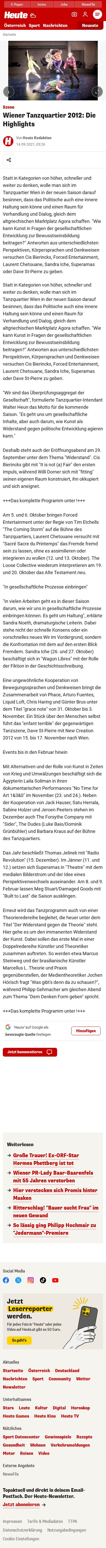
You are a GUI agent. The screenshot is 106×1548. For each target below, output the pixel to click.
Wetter (83, 1379)
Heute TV (70, 1416)
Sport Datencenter (21, 1437)
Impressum (12, 1521)
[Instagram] (31, 1280)
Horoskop (80, 1408)
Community (60, 1379)
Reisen (26, 1453)
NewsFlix (88, 4)
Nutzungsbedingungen (66, 1530)
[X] (18, 1280)
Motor (9, 1453)
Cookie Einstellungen (21, 1539)
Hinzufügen (86, 1031)
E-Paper (17, 4)
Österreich (15, 25)
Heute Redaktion (37, 138)
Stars (8, 1408)
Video (43, 1453)
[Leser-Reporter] (74, 14)
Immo (42, 4)
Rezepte (84, 1437)
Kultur (41, 1408)
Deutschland (67, 1370)
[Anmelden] (85, 14)
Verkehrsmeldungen (70, 1445)
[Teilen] (9, 160)
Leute (24, 1408)
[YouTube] (55, 1280)
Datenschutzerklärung (22, 1530)
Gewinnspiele (58, 1437)
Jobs (63, 4)
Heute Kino (45, 1416)
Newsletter (14, 1387)
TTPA (72, 1521)
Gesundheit (14, 1445)
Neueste (90, 25)
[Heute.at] (16, 14)
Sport (34, 25)
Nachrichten (15, 1379)
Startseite (9, 34)
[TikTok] (43, 1280)
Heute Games (16, 1416)
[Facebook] (6, 1280)
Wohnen (38, 1445)
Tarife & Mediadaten (45, 1521)
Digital (59, 1408)
